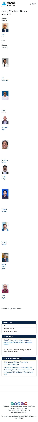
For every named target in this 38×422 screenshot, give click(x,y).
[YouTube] (25, 403)
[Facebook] (15, 403)
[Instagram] (22, 403)
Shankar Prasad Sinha (4, 266)
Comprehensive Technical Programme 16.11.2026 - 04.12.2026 (16, 363)
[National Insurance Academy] (8, 4)
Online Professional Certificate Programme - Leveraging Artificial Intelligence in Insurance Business (18, 342)
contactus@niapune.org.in (18, 412)
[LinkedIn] (12, 403)
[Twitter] (18, 403)
